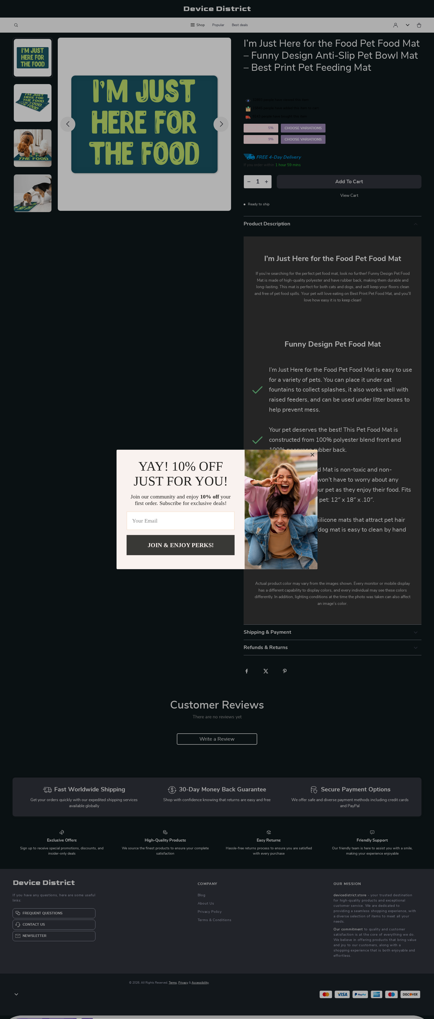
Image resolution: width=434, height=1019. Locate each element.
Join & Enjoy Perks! (181, 545)
